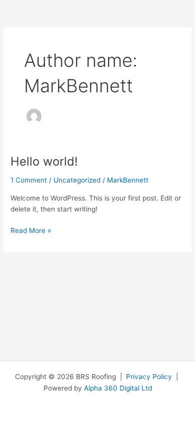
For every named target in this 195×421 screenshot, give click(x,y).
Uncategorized (77, 180)
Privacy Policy (149, 377)
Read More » (30, 229)
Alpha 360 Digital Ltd (118, 388)
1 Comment (28, 180)
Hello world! (44, 161)
